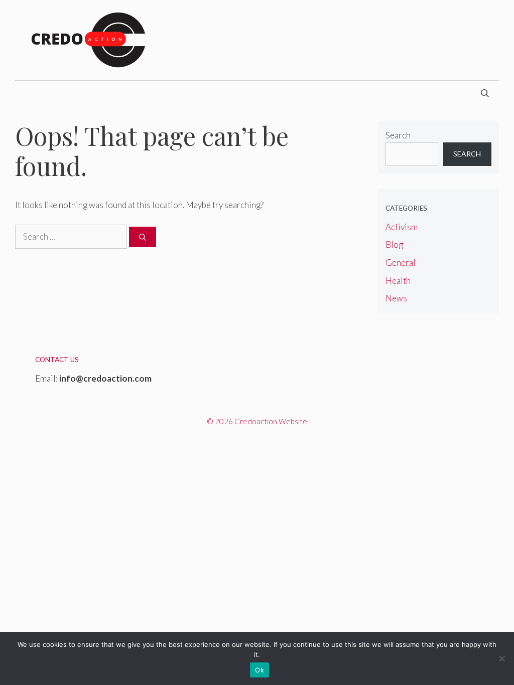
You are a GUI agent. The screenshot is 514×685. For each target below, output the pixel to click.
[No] (501, 658)
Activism (402, 227)
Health (398, 280)
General (401, 262)
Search (398, 135)
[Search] (142, 237)
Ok (259, 670)
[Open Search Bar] (485, 93)
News (396, 298)
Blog (394, 244)
